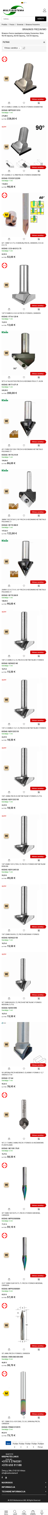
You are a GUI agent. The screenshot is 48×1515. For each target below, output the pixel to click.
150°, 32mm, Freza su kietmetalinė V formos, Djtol (22, 796)
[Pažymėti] (24, 103)
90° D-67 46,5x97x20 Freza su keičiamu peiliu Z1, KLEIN (22, 381)
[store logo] (13, 10)
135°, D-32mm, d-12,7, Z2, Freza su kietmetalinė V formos (24, 728)
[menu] (6, 1511)
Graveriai (20, 24)
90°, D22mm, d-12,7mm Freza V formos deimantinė (21, 175)
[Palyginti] (38, 103)
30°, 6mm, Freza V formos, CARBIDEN (16, 1353)
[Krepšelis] (40, 10)
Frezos (12, 24)
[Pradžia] (24, 1511)
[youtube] (6, 1478)
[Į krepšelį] (9, 103)
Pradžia (4, 24)
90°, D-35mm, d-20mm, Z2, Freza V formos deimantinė (22, 107)
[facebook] (2, 1478)
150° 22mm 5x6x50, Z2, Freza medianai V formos (20, 934)
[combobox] (18, 19)
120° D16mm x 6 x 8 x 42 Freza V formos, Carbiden (21, 313)
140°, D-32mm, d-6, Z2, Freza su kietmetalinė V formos (23, 660)
